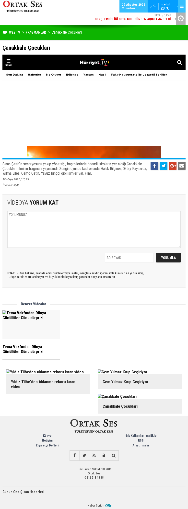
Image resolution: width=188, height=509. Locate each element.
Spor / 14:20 (133, 16)
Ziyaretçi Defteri (47, 445)
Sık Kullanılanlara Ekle (140, 435)
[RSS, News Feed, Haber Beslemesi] (94, 455)
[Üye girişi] (104, 455)
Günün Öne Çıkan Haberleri (23, 492)
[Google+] (172, 166)
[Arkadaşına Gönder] (182, 166)
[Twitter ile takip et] (84, 455)
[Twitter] (163, 166)
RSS (141, 440)
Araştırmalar (140, 445)
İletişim (47, 440)
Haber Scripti (96, 505)
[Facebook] (154, 166)
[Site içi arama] (113, 455)
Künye (47, 435)
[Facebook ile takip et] (74, 455)
